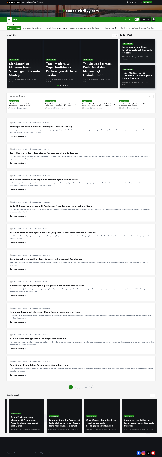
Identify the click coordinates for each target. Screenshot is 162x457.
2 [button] (59, 85)
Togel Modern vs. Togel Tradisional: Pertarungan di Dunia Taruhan (137, 76)
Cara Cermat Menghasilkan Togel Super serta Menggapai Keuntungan (46, 259)
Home (15, 19)
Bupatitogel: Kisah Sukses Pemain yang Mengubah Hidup (39, 365)
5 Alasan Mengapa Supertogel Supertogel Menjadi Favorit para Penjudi (47, 286)
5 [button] (65, 85)
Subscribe (145, 19)
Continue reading (17, 136)
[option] (25, 63)
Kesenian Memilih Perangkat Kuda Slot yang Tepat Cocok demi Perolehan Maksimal (102, 28)
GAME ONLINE (14, 59)
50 (86, 387)
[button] (113, 35)
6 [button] (67, 85)
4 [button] (63, 85)
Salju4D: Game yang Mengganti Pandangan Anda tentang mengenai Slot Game (42, 28)
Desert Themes (48, 453)
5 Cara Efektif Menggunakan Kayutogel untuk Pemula (38, 339)
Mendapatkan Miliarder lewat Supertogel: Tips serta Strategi (137, 50)
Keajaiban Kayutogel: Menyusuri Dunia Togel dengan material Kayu (45, 312)
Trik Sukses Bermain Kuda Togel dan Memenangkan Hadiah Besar (44, 180)
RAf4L (15, 79)
